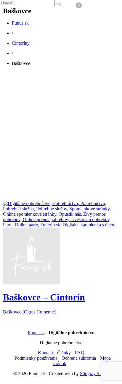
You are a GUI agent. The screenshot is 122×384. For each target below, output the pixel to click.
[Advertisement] (61, 137)
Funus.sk (20, 22)
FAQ (79, 352)
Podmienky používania (36, 358)
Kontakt (45, 352)
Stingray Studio (94, 373)
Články (64, 352)
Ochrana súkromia (79, 358)
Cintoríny (21, 43)
